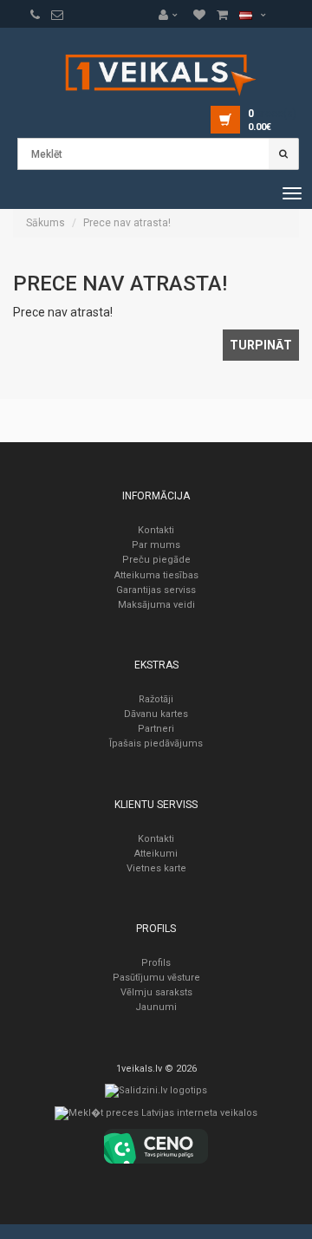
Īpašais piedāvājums (156, 743)
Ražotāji (156, 699)
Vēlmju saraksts (156, 992)
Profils (156, 962)
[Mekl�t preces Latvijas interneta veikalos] (156, 1117)
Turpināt (261, 345)
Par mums (156, 545)
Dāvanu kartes (156, 714)
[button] (172, 14)
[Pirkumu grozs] (57, 14)
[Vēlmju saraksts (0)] (35, 14)
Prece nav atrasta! (127, 223)
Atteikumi (156, 853)
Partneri (156, 728)
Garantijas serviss (156, 590)
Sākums (45, 223)
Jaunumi (156, 1007)
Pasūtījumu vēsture (156, 977)
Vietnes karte (156, 868)
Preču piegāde (156, 559)
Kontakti (156, 530)
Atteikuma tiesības (156, 575)
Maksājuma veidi (156, 604)
